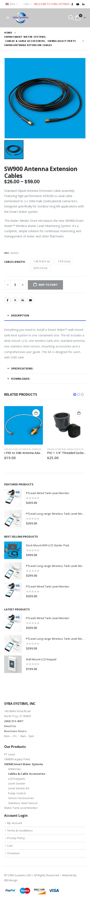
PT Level (9, 754)
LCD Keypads (16, 779)
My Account (14, 823)
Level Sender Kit (18, 788)
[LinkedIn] (83, 4)
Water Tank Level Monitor (21, 808)
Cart (10, 846)
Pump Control (17, 793)
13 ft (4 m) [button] (64, 261)
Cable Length (14, 262)
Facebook (7, 300)
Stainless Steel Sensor (23, 803)
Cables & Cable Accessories (17, 449)
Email (30, 300)
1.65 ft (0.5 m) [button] (41, 261)
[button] (7, 17)
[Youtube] (77, 4)
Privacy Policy (16, 838)
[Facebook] (72, 4)
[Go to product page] (23, 425)
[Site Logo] (21, 17)
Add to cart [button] (36, 413)
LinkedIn (22, 300)
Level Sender (16, 783)
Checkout (13, 853)
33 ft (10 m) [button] (40, 268)
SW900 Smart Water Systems (23, 764)
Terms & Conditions (20, 830)
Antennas (14, 769)
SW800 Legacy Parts (77, 449)
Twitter (15, 300)
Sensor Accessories (56, 449)
